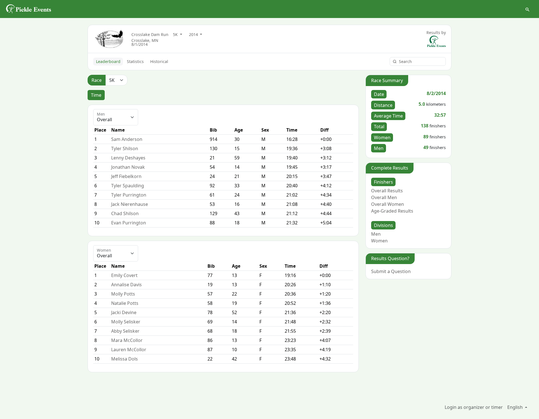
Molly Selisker (125, 322)
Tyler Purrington (128, 195)
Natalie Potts (124, 303)
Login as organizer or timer (474, 407)
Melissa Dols (124, 359)
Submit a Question (391, 271)
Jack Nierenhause (129, 204)
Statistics (135, 61)
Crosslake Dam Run (149, 34)
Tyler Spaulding (127, 186)
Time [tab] (96, 95)
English (515, 407)
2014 (194, 34)
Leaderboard (108, 61)
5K (176, 34)
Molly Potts (123, 294)
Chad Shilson (125, 213)
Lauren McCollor (128, 349)
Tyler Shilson (124, 148)
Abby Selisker (125, 331)
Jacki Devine (123, 312)
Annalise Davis (126, 284)
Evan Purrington (128, 223)
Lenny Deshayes (128, 158)
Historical (159, 61)
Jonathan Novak (128, 167)
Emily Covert (124, 275)
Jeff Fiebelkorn (126, 176)
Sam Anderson (126, 139)
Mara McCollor (127, 340)
